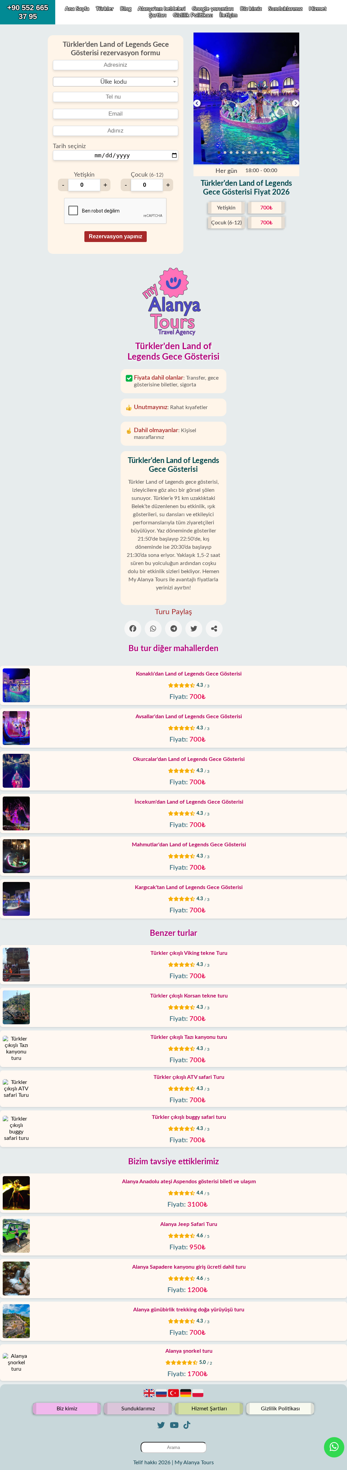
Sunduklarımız (286, 9)
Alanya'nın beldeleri (161, 9)
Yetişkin (84, 175)
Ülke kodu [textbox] (113, 82)
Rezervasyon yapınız (115, 236)
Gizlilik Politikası (193, 15)
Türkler (105, 9)
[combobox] (115, 81)
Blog (125, 9)
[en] (150, 1396)
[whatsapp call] (334, 1447)
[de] (186, 1396)
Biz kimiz (251, 9)
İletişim (228, 15)
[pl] (197, 1396)
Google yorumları (212, 9)
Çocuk (147, 175)
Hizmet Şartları (209, 1408)
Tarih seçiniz (69, 146)
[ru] (162, 1396)
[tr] (174, 1396)
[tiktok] (186, 1425)
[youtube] (174, 1425)
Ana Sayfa (77, 9)
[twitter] (161, 1425)
